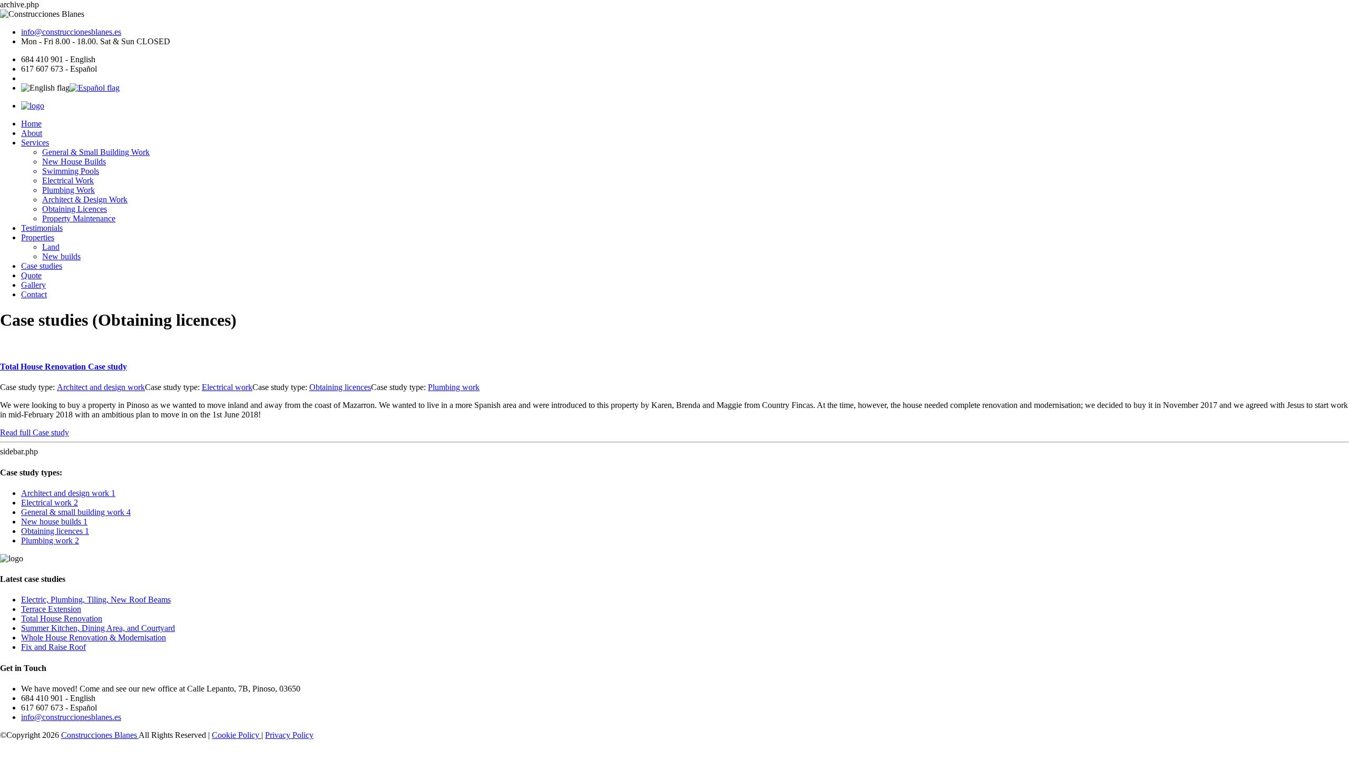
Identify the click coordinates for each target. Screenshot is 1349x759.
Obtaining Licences (74, 209)
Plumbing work (454, 387)
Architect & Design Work (85, 199)
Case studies (41, 265)
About (31, 133)
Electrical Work (68, 180)
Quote (31, 275)
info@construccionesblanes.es (71, 31)
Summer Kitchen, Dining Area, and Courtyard (98, 628)
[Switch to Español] (95, 87)
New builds (61, 256)
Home (31, 123)
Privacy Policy (289, 735)
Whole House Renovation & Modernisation (93, 637)
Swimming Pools (70, 171)
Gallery (33, 284)
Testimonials (42, 227)
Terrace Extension (51, 609)
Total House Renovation (63, 366)
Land (51, 246)
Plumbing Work (68, 190)
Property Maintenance (78, 218)
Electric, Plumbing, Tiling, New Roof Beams (96, 599)
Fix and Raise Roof (53, 647)
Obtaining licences (340, 387)
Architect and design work (101, 387)
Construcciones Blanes (100, 735)
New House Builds (74, 161)
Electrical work (227, 387)
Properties (37, 237)
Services (35, 142)
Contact (34, 294)
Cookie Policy (236, 735)
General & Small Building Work (96, 152)
